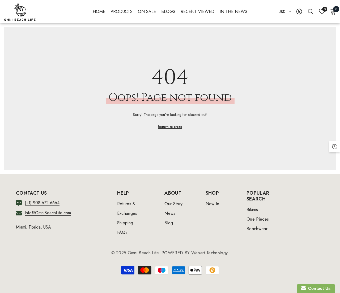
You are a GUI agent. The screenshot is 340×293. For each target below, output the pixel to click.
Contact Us (318, 288)
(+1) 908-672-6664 (42, 203)
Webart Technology (209, 253)
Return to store (170, 126)
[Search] (310, 11)
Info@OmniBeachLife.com (48, 213)
